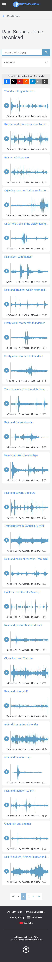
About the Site (14, 912)
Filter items (9, 62)
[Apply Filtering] (46, 52)
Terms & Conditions (35, 912)
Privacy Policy (17, 917)
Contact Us (36, 917)
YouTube (28, 923)
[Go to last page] (39, 896)
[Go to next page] (33, 896)
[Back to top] (26, 952)
